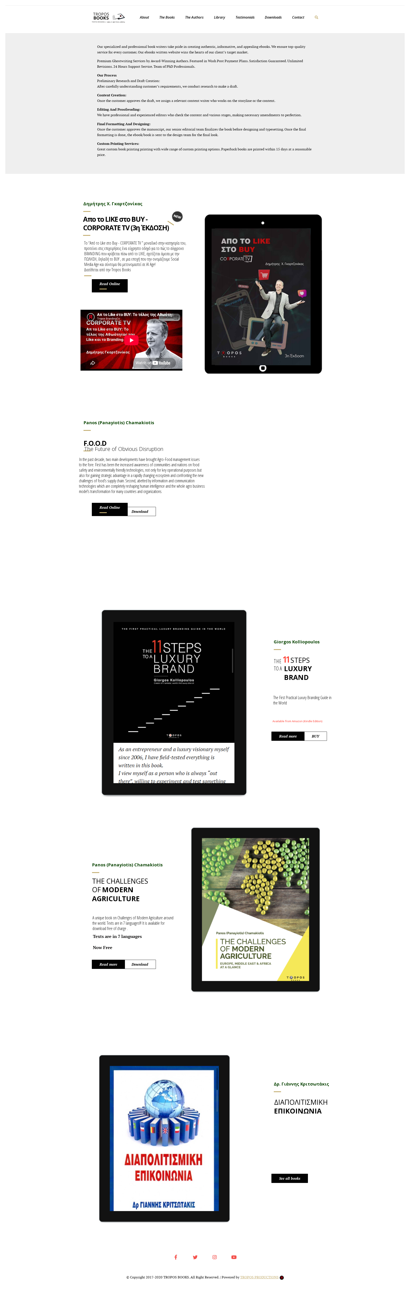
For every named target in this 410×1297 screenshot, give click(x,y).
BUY (315, 736)
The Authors (194, 17)
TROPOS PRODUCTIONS (259, 1277)
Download (140, 511)
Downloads (273, 17)
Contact (298, 17)
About (144, 17)
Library (219, 17)
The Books (167, 17)
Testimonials (245, 17)
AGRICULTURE (116, 898)
